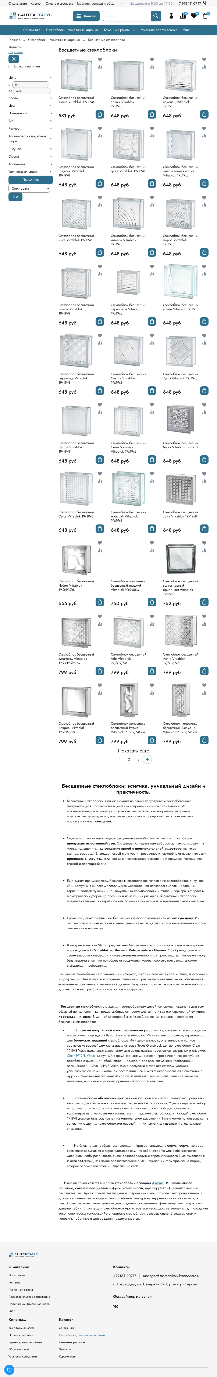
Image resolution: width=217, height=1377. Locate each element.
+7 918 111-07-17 (189, 3)
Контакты (14, 1282)
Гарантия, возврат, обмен (25, 1342)
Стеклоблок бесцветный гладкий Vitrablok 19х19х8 (76, 171)
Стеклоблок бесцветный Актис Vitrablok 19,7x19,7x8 (181, 658)
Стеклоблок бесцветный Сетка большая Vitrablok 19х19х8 (128, 447)
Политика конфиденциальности (29, 1304)
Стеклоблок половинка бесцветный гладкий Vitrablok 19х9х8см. (128, 585)
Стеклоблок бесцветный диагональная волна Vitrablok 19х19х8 (181, 171)
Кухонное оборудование (159, 29)
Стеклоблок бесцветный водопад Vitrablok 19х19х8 (181, 102)
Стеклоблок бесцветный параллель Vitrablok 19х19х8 (128, 309)
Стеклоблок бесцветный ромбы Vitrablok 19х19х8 (76, 309)
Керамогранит (68, 1356)
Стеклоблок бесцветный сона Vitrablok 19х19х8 (181, 514)
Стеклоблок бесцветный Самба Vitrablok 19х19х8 (76, 447)
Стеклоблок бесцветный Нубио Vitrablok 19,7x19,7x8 (76, 585)
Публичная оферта (20, 1290)
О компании (17, 3)
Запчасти (65, 1349)
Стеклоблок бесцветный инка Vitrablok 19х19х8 (76, 237)
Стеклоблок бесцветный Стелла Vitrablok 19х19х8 (128, 378)
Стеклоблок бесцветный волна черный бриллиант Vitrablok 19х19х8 (181, 587)
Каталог (36, 3)
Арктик (158, 1182)
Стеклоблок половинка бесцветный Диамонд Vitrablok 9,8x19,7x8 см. (180, 727)
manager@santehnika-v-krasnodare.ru (171, 1276)
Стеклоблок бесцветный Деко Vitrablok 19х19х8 (181, 376)
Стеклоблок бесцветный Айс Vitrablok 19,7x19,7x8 (128, 658)
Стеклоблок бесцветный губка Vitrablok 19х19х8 (128, 168)
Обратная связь (18, 1349)
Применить (30, 179)
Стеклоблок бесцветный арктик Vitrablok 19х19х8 (128, 102)
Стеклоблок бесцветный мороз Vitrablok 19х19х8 (181, 240)
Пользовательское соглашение (29, 1297)
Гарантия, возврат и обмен (96, 3)
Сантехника (31, 29)
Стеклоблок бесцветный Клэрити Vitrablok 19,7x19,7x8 (76, 727)
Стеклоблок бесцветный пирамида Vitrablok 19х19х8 (76, 378)
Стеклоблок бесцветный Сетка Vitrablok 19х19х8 (76, 514)
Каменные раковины (119, 29)
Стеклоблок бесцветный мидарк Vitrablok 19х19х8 (128, 240)
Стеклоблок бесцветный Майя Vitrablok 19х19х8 (181, 445)
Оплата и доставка (59, 3)
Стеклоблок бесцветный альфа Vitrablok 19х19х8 (181, 307)
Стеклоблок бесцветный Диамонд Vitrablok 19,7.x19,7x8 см (76, 658)
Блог (11, 1311)
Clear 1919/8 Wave (81, 1055)
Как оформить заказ (21, 1328)
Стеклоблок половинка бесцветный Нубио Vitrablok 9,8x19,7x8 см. (128, 727)
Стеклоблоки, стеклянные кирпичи (72, 29)
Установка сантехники (22, 1356)
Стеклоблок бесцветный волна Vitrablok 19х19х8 (76, 99)
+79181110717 (124, 1276)
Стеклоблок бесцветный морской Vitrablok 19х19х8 (128, 516)
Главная (14, 39)
